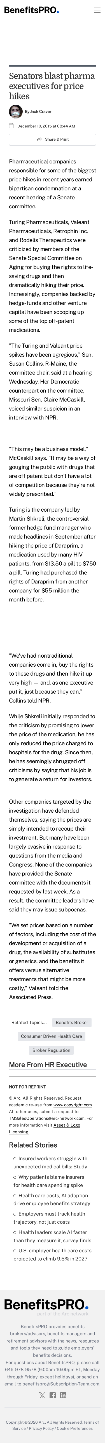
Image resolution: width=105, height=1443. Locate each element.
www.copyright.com (72, 1104)
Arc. (42, 1422)
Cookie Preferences (75, 1428)
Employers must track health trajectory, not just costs (49, 1218)
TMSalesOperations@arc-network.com (47, 1118)
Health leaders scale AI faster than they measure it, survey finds (52, 1236)
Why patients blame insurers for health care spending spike (48, 1181)
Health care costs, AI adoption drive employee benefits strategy (51, 1200)
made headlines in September (46, 536)
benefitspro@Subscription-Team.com (60, 1384)
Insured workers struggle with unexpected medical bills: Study (50, 1162)
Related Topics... (29, 1022)
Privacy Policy (41, 1428)
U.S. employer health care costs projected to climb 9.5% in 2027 (52, 1255)
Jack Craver (40, 111)
